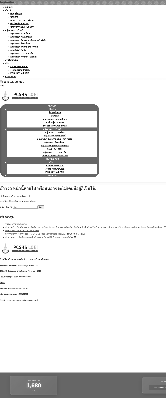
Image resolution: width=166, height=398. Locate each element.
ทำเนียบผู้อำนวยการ (19, 24)
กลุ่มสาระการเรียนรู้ (14, 30)
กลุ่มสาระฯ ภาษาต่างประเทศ (23, 57)
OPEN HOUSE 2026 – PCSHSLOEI (22, 230)
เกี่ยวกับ (8, 10)
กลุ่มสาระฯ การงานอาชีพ (21, 53)
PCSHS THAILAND (19, 73)
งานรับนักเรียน (11, 60)
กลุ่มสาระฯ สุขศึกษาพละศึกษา (24, 47)
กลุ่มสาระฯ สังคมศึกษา (20, 43)
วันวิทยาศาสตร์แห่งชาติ (16, 224)
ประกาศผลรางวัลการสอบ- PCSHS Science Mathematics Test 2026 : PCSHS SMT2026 (45, 234)
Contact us (10, 76)
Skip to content (7, 2)
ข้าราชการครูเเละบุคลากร (22, 27)
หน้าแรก (9, 7)
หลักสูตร (14, 17)
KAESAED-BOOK (19, 66)
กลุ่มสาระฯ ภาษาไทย (20, 33)
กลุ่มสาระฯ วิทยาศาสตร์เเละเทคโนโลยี (28, 40)
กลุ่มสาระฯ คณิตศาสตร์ (21, 37)
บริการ (8, 63)
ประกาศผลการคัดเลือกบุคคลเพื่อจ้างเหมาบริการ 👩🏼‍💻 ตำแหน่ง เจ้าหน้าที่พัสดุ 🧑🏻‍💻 (40, 237)
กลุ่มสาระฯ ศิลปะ (18, 50)
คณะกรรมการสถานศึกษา (22, 20)
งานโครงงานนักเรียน (20, 70)
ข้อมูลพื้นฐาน (16, 14)
